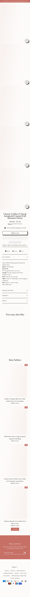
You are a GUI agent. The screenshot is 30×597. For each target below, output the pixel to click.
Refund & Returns (21, 570)
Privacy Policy (6, 575)
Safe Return (5, 295)
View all (15, 529)
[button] (15, 237)
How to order (23, 573)
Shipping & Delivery (8, 573)
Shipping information (7, 290)
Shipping (10, 224)
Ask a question (6, 257)
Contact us (13, 570)
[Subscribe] (24, 552)
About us (7, 570)
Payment (4, 300)
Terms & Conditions (15, 578)
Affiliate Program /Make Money (19, 575)
